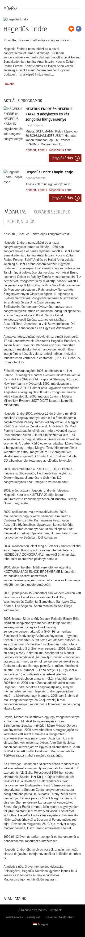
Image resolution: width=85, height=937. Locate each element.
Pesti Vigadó (34, 125)
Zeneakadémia (36, 178)
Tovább (9, 84)
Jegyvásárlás (62, 158)
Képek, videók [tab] (20, 221)
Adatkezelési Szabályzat (23, 917)
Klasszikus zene (60, 150)
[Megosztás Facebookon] (78, 29)
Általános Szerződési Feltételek (40, 910)
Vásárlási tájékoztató (60, 917)
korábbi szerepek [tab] (52, 212)
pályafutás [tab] (15, 212)
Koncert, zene (35, 150)
